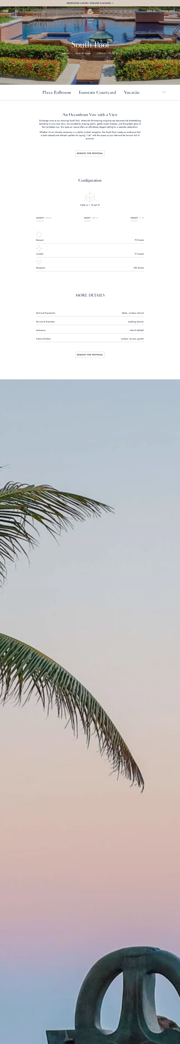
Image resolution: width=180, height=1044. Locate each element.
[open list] (164, 92)
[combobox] (18, 11)
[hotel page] (90, 11)
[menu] (5, 11)
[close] (112, 3)
